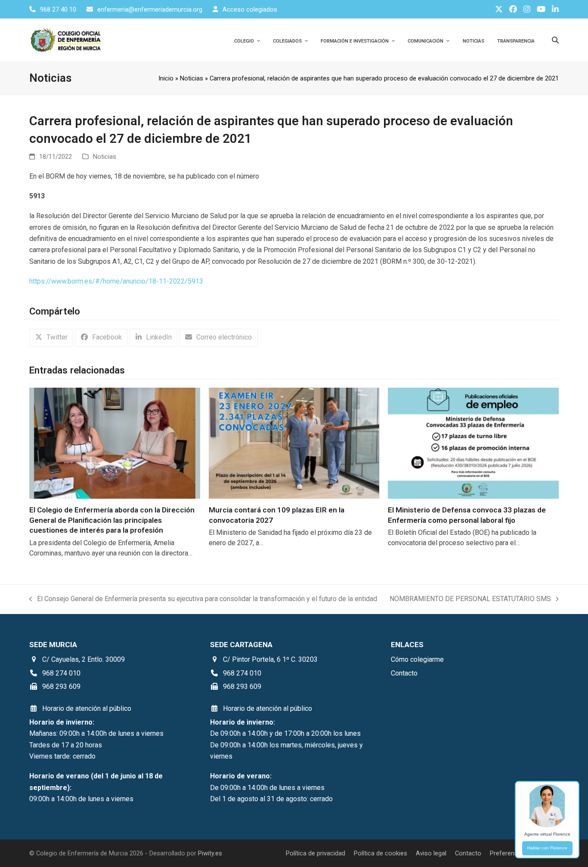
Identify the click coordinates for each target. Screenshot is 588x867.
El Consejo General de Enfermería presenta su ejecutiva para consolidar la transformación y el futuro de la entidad (203, 600)
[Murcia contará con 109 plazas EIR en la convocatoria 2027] (294, 442)
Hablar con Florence (547, 847)
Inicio (165, 78)
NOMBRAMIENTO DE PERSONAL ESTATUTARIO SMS (470, 600)
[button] (51, 337)
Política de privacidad (315, 853)
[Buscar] (555, 40)
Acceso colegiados (250, 9)
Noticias (191, 78)
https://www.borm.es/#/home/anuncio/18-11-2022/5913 (116, 281)
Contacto (468, 853)
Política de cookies (380, 853)
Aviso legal (431, 853)
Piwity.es (210, 853)
